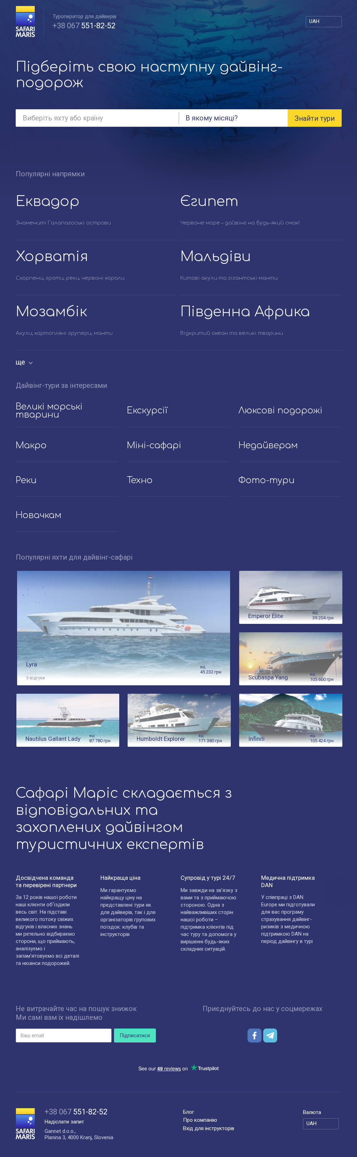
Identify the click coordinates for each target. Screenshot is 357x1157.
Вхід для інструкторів (208, 1128)
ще (20, 362)
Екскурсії (147, 410)
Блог (188, 1112)
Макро (31, 445)
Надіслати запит (64, 1122)
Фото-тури (266, 480)
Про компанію (200, 1120)
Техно (140, 480)
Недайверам (268, 445)
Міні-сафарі (154, 445)
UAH (314, 21)
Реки (26, 480)
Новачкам (38, 515)
